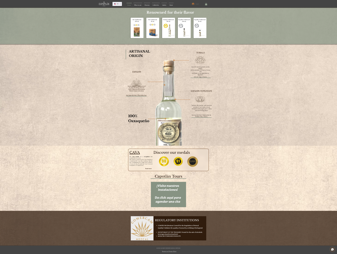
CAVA (134, 152)
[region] (137, 28)
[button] (206, 4)
